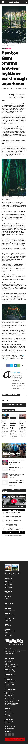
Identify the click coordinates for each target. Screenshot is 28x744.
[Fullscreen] (24, 506)
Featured (7, 599)
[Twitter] (11, 365)
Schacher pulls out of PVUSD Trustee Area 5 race (22, 423)
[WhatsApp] (18, 365)
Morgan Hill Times (9, 698)
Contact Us (7, 580)
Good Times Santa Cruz (10, 681)
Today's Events (8, 632)
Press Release (8, 583)
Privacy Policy (8, 584)
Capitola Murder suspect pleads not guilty (4, 423)
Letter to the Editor (9, 581)
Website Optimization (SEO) (11, 664)
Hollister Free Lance (9, 693)
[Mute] (22, 506)
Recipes (7, 605)
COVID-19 (7, 598)
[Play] (3, 506)
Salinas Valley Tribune (10, 701)
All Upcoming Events (10, 630)
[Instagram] (9, 734)
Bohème (7, 711)
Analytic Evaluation (9, 669)
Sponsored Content (9, 667)
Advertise (7, 592)
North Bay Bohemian (10, 684)
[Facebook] (8, 365)
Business (3, 48)
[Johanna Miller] (7, 380)
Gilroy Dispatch (8, 690)
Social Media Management (11, 666)
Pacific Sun (7, 685)
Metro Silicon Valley (9, 682)
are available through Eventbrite (13, 356)
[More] (22, 365)
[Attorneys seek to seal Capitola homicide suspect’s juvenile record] (5, 482)
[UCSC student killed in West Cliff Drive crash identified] (5, 462)
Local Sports (8, 625)
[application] (14, 501)
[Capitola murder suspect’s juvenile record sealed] (14, 416)
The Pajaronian (8, 703)
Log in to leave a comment (14, 405)
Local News (8, 48)
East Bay (7, 714)
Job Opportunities (9, 721)
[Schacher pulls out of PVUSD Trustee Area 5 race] (22, 416)
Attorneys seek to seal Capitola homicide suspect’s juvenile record (17, 482)
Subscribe (7, 586)
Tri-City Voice (8, 704)
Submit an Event (9, 633)
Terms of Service (9, 587)
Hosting (7, 663)
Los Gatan (7, 697)
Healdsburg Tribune (9, 692)
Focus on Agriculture (10, 610)
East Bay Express (9, 679)
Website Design (8, 661)
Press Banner (8, 700)
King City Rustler (9, 695)
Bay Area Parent (8, 709)
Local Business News (10, 615)
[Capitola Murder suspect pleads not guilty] (5, 416)
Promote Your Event (10, 635)
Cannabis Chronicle (9, 712)
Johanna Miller (6, 88)
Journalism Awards (9, 723)
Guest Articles (8, 620)
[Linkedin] (15, 365)
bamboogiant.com (6, 360)
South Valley (8, 716)
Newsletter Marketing (10, 671)
